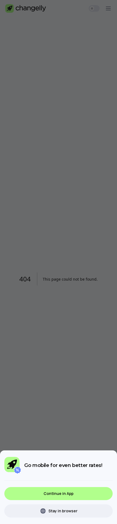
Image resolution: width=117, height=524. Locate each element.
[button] (58, 493)
